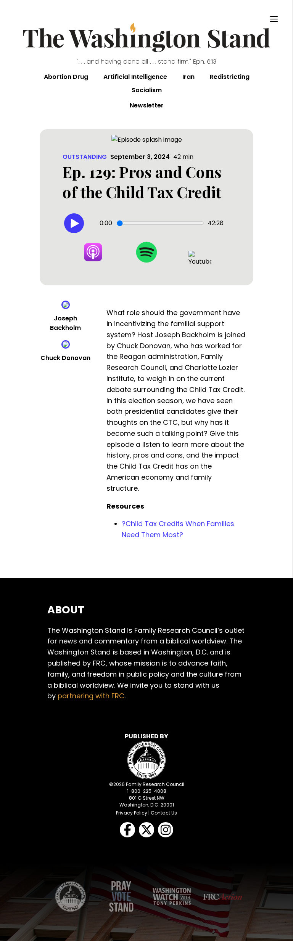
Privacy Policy (131, 813)
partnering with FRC (91, 696)
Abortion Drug (66, 76)
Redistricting (230, 76)
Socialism (147, 90)
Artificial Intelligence (135, 76)
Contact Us (164, 813)
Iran (188, 76)
